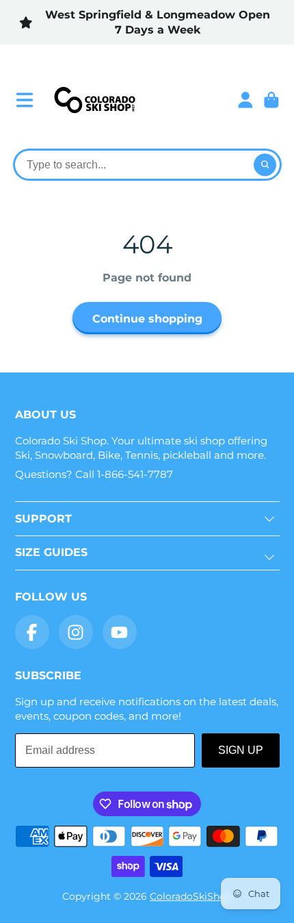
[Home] (94, 100)
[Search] (265, 165)
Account (245, 100)
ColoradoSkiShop (191, 896)
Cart (271, 100)
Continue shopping (147, 318)
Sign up (240, 750)
